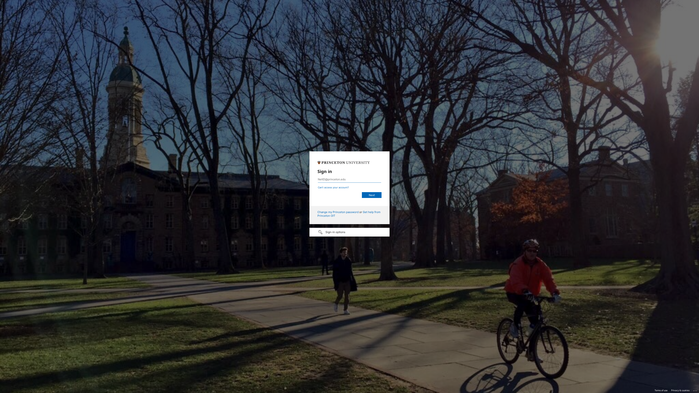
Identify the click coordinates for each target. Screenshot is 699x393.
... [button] (695, 390)
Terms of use (661, 390)
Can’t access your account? (333, 187)
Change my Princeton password (338, 212)
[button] (349, 232)
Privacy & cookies (680, 390)
